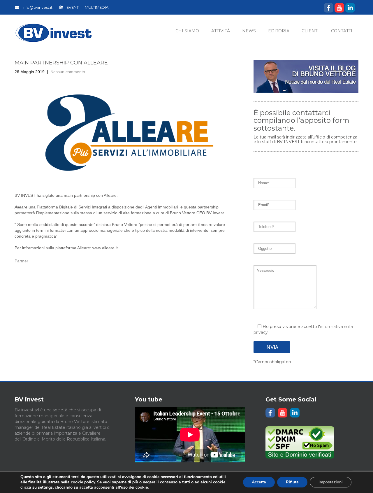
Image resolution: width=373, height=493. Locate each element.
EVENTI (73, 7)
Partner (21, 261)
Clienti (310, 31)
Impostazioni (331, 482)
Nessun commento (67, 71)
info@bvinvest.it (37, 7)
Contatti (341, 31)
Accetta (259, 482)
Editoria (278, 31)
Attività (220, 31)
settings (45, 487)
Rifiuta (292, 482)
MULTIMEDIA (96, 7)
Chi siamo (187, 31)
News (249, 31)
